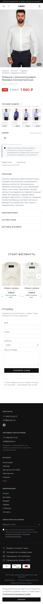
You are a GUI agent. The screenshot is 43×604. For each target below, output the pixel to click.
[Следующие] (39, 114)
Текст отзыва (10, 350)
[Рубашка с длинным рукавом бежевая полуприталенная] (31, 273)
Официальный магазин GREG (18, 560)
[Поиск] (9, 6)
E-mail (7, 332)
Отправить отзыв (21, 370)
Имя (6, 323)
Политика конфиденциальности (28, 580)
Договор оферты (10, 580)
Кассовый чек (21, 162)
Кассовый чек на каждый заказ (19, 552)
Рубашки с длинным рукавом (14, 73)
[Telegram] (4, 425)
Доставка (7, 497)
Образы (6, 505)
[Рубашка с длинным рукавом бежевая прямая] (11, 273)
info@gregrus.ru (9, 420)
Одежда (23, 71)
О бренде (7, 508)
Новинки (6, 477)
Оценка (8, 341)
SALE (5, 481)
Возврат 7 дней (7, 162)
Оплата (6, 493)
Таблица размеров (35, 133)
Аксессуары (8, 462)
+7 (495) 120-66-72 (10, 416)
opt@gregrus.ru (9, 441)
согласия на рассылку (13, 534)
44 (5, 138)
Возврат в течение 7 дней (17, 548)
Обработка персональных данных (21, 583)
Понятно (21, 599)
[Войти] (39, 6)
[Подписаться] (39, 524)
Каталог (14, 71)
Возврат (6, 501)
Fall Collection (8, 473)
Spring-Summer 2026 (11, 470)
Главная (5, 71)
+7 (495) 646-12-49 (10, 438)
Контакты (7, 512)
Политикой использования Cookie (16, 594)
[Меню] (4, 6)
